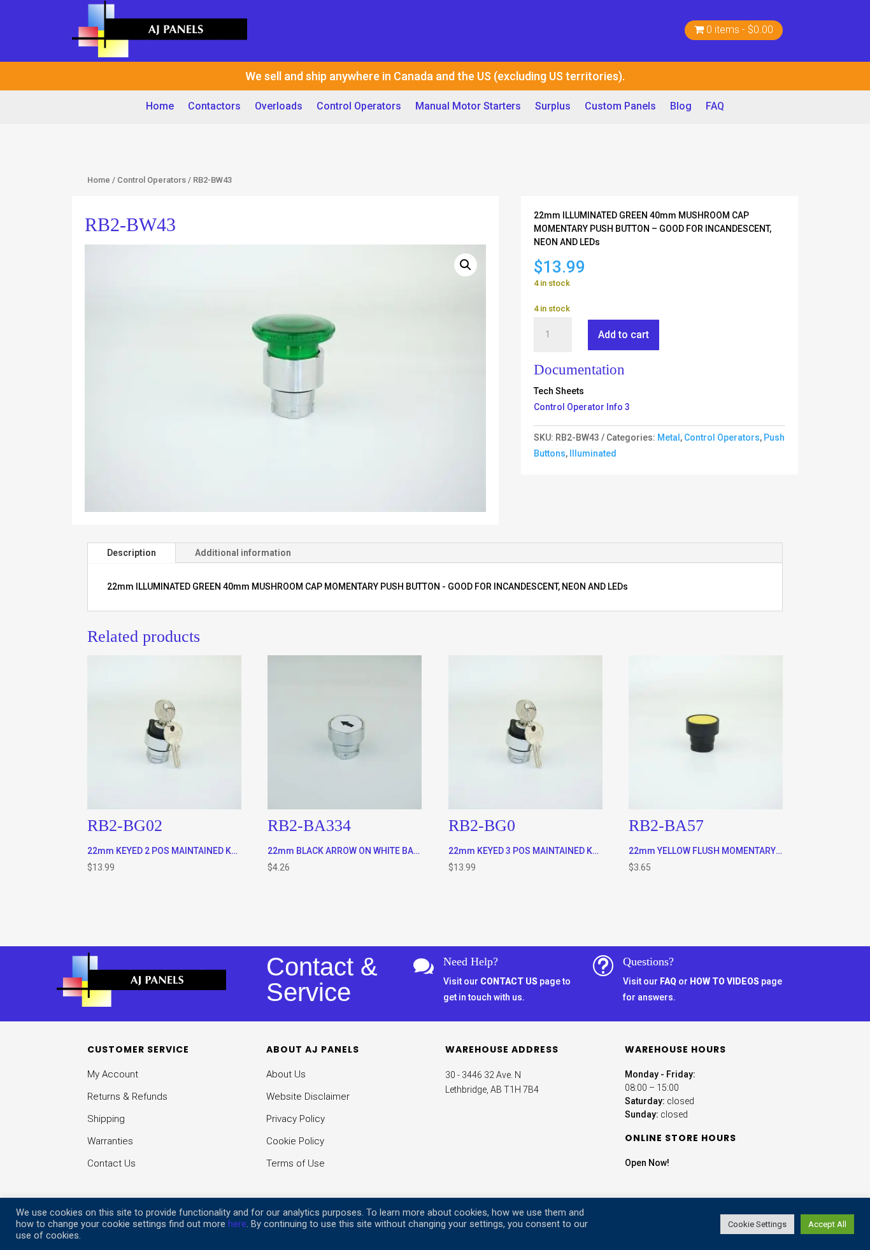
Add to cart (623, 335)
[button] (465, 264)
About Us (286, 1074)
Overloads (279, 106)
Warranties (110, 1141)
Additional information (243, 553)
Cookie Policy (295, 1141)
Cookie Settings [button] (757, 1224)
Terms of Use (295, 1163)
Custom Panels (620, 106)
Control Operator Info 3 (582, 407)
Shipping (106, 1119)
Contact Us (111, 1163)
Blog (681, 106)
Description (131, 553)
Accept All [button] (827, 1224)
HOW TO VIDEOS (724, 981)
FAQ (715, 106)
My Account (112, 1074)
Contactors (214, 106)
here (237, 1224)
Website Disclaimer (308, 1096)
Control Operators (359, 106)
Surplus (553, 106)
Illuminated (593, 453)
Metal (668, 437)
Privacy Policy (295, 1119)
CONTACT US (509, 981)
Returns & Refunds (127, 1096)
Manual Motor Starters (468, 106)
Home (160, 106)
